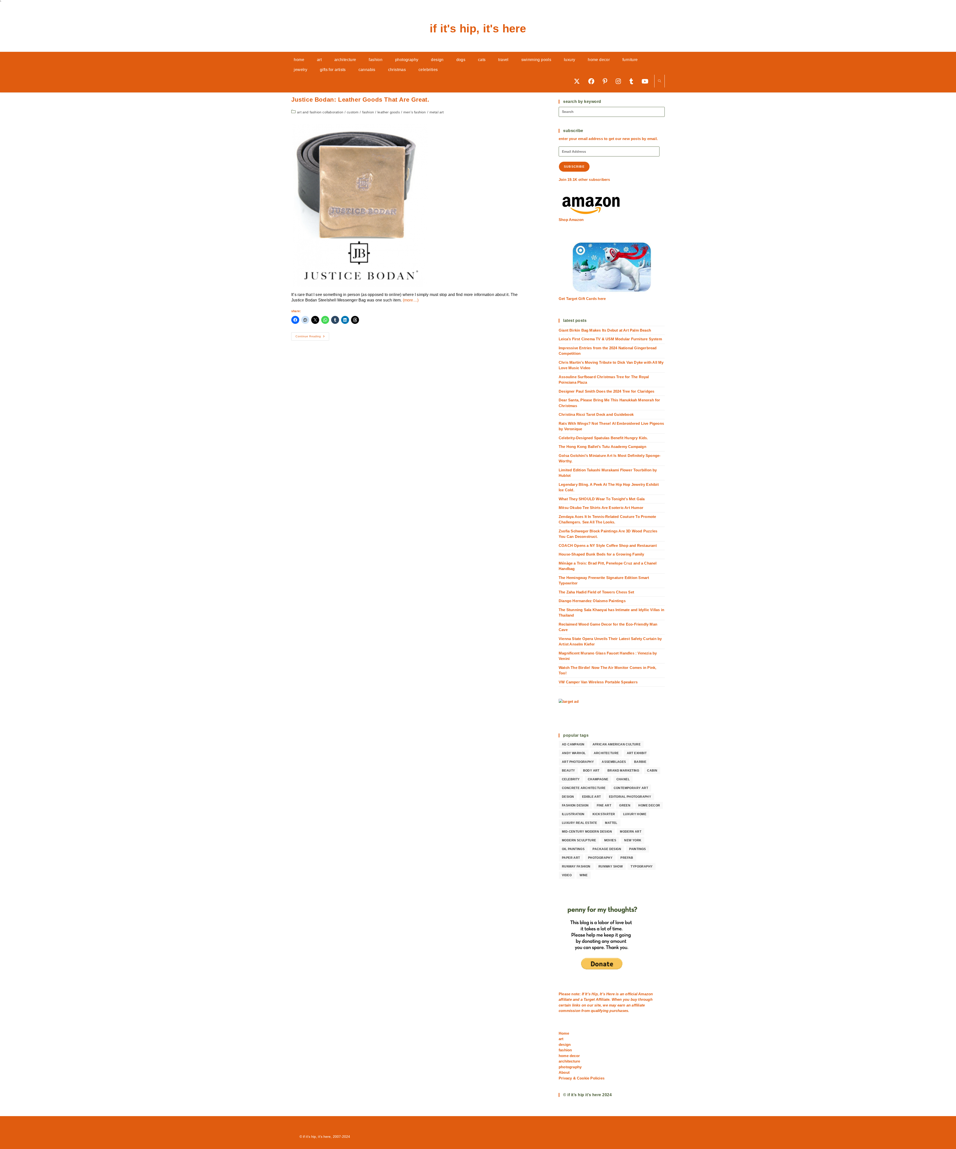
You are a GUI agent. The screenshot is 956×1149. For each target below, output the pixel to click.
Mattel (611, 823)
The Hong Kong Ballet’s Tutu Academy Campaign (602, 446)
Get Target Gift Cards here (582, 298)
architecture (606, 753)
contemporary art (631, 788)
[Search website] (659, 81)
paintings (637, 849)
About (564, 1072)
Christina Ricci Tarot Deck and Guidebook (596, 414)
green (624, 805)
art (561, 1039)
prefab (626, 858)
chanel (623, 779)
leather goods (388, 112)
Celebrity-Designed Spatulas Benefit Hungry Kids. (603, 438)
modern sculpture (579, 840)
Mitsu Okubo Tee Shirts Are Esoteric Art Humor (601, 507)
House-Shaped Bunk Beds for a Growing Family (601, 554)
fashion (368, 112)
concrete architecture (583, 788)
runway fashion (576, 866)
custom (352, 112)
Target (589, 999)
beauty (568, 770)
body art (591, 770)
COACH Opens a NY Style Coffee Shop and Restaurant (608, 545)
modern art (630, 831)
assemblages (614, 762)
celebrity (571, 779)
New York (632, 840)
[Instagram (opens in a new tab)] (620, 81)
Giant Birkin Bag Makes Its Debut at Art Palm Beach (605, 330)
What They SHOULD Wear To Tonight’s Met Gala (602, 499)
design (568, 796)
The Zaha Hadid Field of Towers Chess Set (596, 592)
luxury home (634, 814)
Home (564, 1033)
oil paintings (573, 849)
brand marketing (623, 770)
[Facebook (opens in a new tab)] (593, 81)
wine (584, 875)
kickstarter (604, 814)
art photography (578, 762)
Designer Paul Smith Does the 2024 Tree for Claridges (606, 391)
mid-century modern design (587, 831)
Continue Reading (312, 338)
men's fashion (414, 112)
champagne (598, 779)
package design (607, 849)
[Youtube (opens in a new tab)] (647, 81)
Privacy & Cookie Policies (581, 1078)
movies (610, 840)
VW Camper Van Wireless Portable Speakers (598, 682)
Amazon (645, 994)
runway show (610, 866)
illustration (573, 814)
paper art (571, 858)
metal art (436, 112)
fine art (604, 805)
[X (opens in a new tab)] (578, 81)
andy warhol (574, 753)
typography (642, 866)
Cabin (652, 770)
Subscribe (574, 166)
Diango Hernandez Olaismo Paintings (592, 601)
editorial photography (630, 796)
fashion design (575, 805)
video (567, 875)
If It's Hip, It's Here (478, 28)
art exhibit (637, 753)
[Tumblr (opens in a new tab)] (633, 81)
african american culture (617, 744)
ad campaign (573, 744)
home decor (649, 805)
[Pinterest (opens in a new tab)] (607, 81)
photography (600, 858)
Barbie (640, 762)
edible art (591, 796)
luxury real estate (579, 823)
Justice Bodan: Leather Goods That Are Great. (360, 99)
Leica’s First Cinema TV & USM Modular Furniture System (610, 339)
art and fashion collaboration (320, 112)
